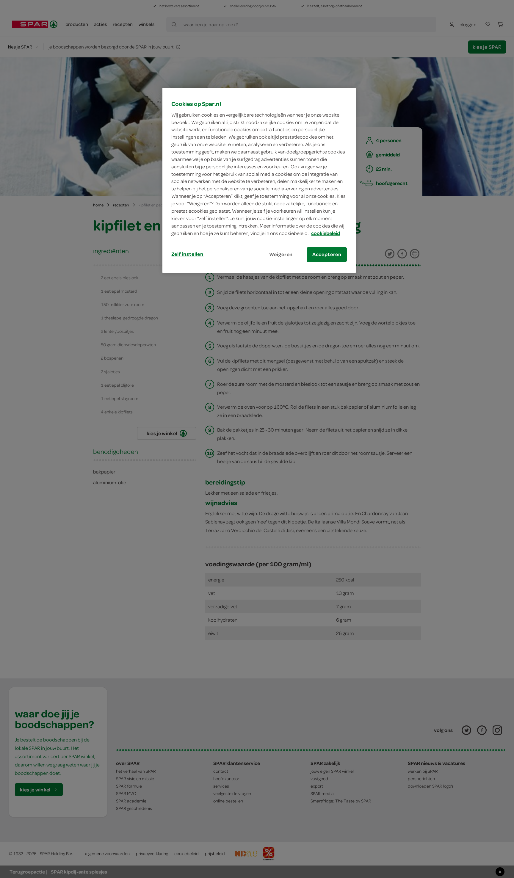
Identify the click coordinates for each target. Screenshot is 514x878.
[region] (259, 180)
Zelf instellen (187, 254)
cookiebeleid (325, 233)
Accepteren (326, 254)
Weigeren (281, 254)
